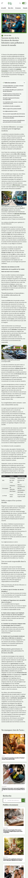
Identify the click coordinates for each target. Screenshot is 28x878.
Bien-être (5, 828)
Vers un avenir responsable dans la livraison (14, 113)
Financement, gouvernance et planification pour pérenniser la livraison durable (14, 121)
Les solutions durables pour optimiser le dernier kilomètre (13, 90)
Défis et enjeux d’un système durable (12, 108)
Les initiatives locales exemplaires (11, 106)
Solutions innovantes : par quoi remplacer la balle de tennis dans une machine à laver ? (13, 789)
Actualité (4, 786)
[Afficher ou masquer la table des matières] (20, 83)
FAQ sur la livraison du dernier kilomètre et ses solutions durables (14, 117)
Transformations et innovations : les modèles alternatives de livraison (12, 94)
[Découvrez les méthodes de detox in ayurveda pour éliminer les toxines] (14, 846)
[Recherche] (20, 3)
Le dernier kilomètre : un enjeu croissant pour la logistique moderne (13, 86)
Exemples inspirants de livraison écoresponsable (11, 98)
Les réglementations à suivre (10, 111)
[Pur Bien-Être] (10, 3)
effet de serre (16, 185)
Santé (3, 756)
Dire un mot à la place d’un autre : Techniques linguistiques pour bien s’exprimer (12, 831)
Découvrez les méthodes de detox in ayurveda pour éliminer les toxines (13, 859)
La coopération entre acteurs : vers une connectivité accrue (12, 102)
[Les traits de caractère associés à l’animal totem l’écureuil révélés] (14, 744)
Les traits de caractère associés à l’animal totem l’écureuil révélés (13, 758)
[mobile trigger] (2, 3)
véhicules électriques (20, 213)
